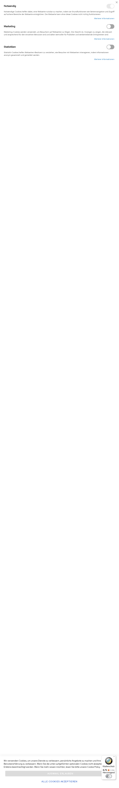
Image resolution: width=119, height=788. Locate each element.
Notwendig (110, 6)
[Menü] (114, 757)
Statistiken (110, 47)
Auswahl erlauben (60, 773)
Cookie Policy (93, 766)
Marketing (110, 26)
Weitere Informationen (104, 18)
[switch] (109, 776)
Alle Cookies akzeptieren (59, 781)
